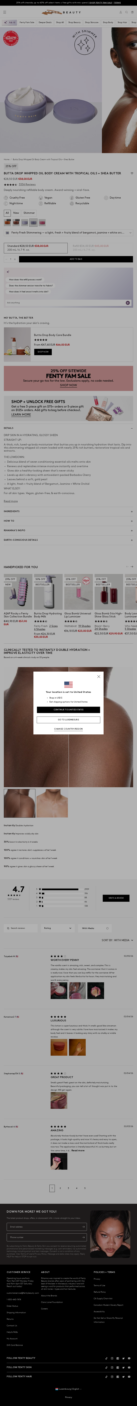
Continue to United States (69, 710)
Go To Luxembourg (68, 720)
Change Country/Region (68, 729)
